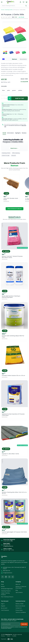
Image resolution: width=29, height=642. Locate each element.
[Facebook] (2, 576)
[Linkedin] (12, 576)
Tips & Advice (19, 592)
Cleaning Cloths (9, 9)
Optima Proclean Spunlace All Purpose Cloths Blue (13, 414)
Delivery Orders (19, 603)
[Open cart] (26, 2)
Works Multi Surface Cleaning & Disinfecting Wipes (11, 296)
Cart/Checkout (5, 610)
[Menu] (2, 2)
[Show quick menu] (26, 640)
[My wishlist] (23, 2)
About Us (18, 584)
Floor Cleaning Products (7, 596)
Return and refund (20, 606)
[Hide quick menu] (27, 637)
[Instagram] (6, 576)
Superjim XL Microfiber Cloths (10, 453)
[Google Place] (9, 576)
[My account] (20, 2)
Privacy (3, 636)
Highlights (18, 133)
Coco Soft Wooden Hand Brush (11, 199)
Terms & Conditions (21, 612)
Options (7, 251)
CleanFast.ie (8, 634)
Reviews (24, 133)
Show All (13, 155)
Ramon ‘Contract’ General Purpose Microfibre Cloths (12, 257)
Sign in (2, 603)
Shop (2, 584)
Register (3, 606)
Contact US (18, 608)
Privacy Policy (19, 610)
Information (10, 133)
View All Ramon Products (14, 208)
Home (2, 9)
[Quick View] (11, 190)
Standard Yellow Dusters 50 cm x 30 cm (13, 375)
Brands (3, 586)
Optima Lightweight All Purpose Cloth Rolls (14, 532)
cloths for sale (5, 155)
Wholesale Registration (7, 588)
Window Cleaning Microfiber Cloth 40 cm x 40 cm (14, 493)
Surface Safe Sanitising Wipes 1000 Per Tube (13, 336)
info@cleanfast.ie (7, 572)
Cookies (14, 636)
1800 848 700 (5, 120)
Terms (8, 636)
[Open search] (26, 5)
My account (4, 608)
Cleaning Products (5, 591)
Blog (17, 590)
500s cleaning (15, 153)
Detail (4, 133)
